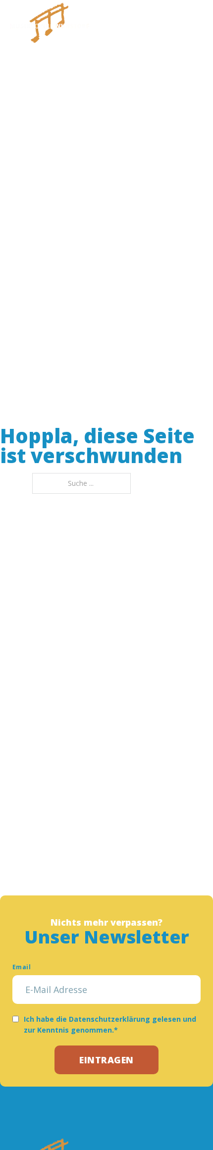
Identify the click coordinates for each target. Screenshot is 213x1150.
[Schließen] (196, 22)
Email (21, 967)
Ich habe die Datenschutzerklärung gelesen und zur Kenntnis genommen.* (110, 1024)
